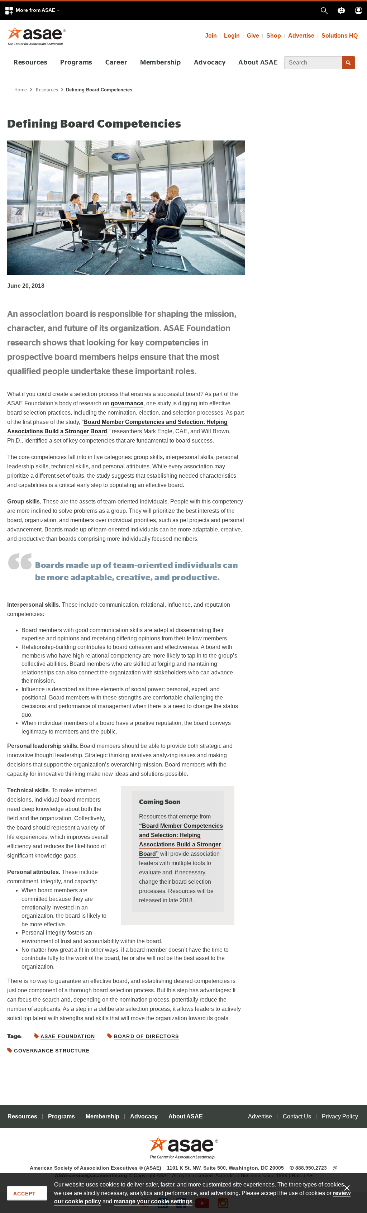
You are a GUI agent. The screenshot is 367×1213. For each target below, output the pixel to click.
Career (116, 62)
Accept (24, 1194)
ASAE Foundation (67, 1036)
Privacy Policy (340, 1116)
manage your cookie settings (153, 1201)
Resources (30, 62)
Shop (273, 36)
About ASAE (258, 62)
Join (211, 36)
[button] (32, 10)
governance (127, 403)
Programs (76, 62)
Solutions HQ (339, 36)
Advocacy (210, 62)
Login (232, 36)
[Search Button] (348, 62)
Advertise (301, 36)
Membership (160, 62)
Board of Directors (146, 1036)
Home (20, 90)
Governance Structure (52, 1051)
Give (253, 36)
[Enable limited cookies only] (351, 1187)
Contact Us (297, 1116)
